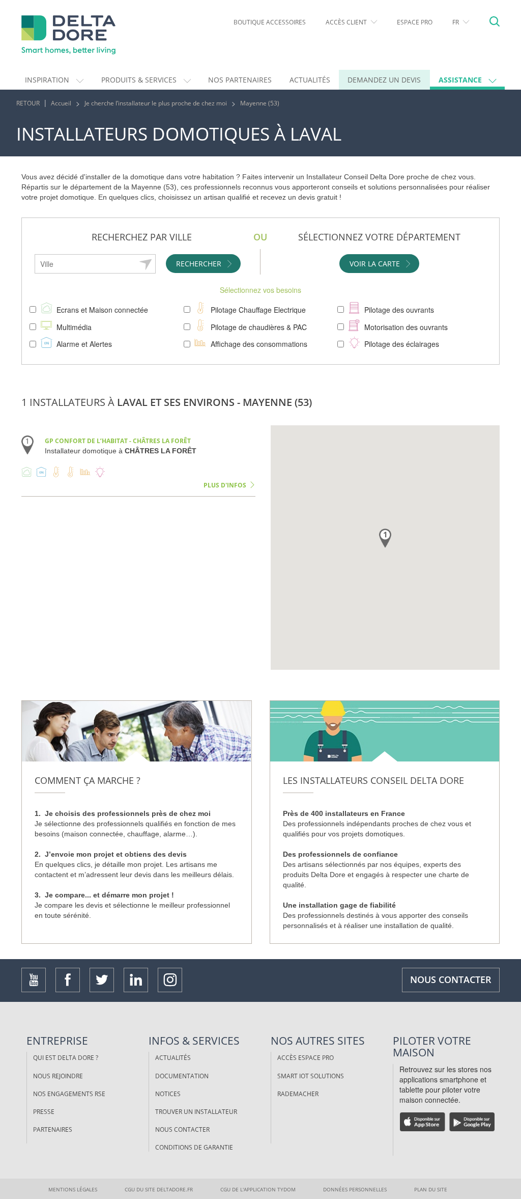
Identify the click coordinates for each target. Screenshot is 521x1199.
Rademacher (298, 1093)
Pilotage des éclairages (401, 344)
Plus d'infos (225, 485)
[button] (54, 80)
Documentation (182, 1076)
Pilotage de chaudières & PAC (259, 327)
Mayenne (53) (259, 103)
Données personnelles (355, 1189)
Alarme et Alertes (84, 344)
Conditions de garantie (194, 1147)
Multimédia (74, 327)
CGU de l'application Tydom (258, 1189)
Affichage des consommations (259, 344)
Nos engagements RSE (69, 1093)
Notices (168, 1093)
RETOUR (28, 103)
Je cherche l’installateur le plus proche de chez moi (155, 103)
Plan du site (430, 1189)
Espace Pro (414, 22)
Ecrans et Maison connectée (102, 310)
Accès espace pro (305, 1057)
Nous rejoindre (58, 1076)
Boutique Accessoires (270, 22)
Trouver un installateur (196, 1111)
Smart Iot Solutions (310, 1076)
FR (456, 22)
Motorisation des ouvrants (406, 327)
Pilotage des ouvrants (399, 310)
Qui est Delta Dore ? (65, 1057)
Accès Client (347, 22)
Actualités (173, 1057)
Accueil (61, 103)
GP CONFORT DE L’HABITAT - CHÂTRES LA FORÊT (118, 441)
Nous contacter (450, 979)
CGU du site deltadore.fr (159, 1189)
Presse (43, 1111)
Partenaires (52, 1129)
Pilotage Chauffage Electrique (258, 310)
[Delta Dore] (77, 34)
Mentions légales (72, 1189)
